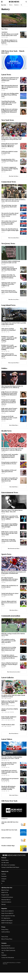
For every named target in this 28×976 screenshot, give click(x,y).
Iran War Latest (5, 862)
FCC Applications (5, 918)
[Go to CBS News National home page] (14, 1)
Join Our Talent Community (8, 950)
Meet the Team (5, 890)
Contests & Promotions (7, 897)
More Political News (13, 425)
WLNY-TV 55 (4, 892)
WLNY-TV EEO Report (6, 922)
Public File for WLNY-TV (7, 913)
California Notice (5, 931)
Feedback (3, 955)
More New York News (13, 176)
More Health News (14, 486)
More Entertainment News (13, 548)
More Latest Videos (13, 795)
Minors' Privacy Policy (6, 939)
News (10, 5)
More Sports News (14, 610)
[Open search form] (26, 1)
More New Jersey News (14, 299)
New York (3, 5)
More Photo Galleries (13, 733)
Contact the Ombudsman (7, 957)
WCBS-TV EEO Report (6, 920)
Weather (16, 5)
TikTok (3, 881)
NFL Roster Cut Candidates (8, 865)
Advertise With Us (5, 899)
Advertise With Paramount (8, 948)
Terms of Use (4, 936)
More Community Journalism (13, 671)
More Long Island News (13, 362)
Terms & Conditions (6, 902)
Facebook (3, 876)
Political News (4, 860)
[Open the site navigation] (5, 1)
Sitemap (3, 904)
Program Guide (5, 894)
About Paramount (5, 945)
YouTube (3, 874)
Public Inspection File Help (8, 915)
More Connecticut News (13, 237)
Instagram (3, 878)
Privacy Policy (4, 929)
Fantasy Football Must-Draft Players (10, 867)
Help (2, 952)
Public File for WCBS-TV (7, 911)
